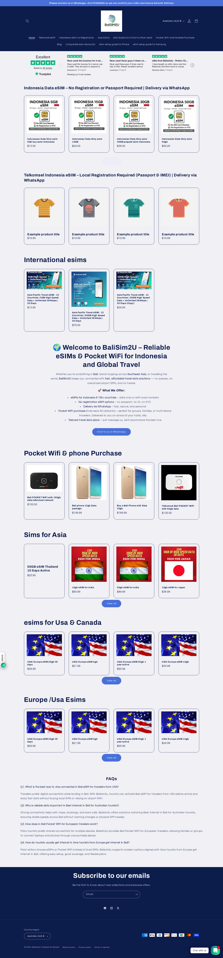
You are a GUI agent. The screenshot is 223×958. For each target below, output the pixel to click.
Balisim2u (36, 947)
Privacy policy (84, 947)
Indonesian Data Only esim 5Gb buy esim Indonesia (42, 140)
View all (111, 161)
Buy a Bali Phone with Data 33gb (132, 507)
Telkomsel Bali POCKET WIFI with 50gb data (178, 507)
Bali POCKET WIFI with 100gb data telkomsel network (44, 498)
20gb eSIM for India (128, 587)
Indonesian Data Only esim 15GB (87, 140)
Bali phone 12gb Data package (84, 507)
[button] (27, 21)
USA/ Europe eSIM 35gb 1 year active (131, 663)
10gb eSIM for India (83, 587)
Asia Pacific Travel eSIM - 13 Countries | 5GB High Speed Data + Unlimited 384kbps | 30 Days (43, 299)
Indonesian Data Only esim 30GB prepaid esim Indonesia (133, 140)
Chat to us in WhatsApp (111, 432)
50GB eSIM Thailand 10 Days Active (42, 568)
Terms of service (102, 947)
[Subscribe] (136, 894)
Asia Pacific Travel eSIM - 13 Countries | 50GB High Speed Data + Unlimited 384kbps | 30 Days (88, 316)
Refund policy (69, 947)
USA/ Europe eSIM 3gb (85, 662)
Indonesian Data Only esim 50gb (177, 140)
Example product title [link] (43, 234)
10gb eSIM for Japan (173, 587)
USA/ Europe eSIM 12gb (175, 662)
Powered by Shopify (50, 947)
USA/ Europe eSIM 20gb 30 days (42, 663)
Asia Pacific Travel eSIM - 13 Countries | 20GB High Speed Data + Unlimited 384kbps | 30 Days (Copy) (133, 299)
